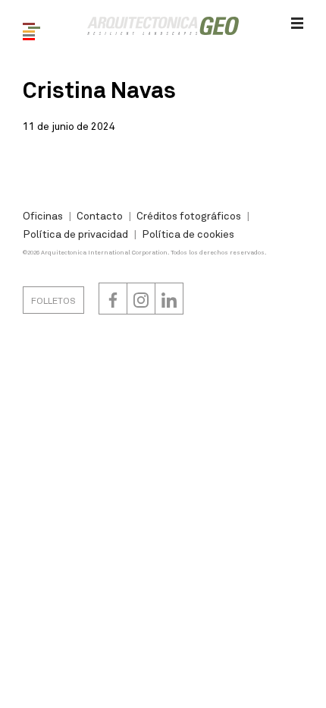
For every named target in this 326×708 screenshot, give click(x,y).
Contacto (100, 215)
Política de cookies (188, 233)
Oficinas (43, 215)
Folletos (53, 300)
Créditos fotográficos (188, 215)
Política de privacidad (75, 233)
